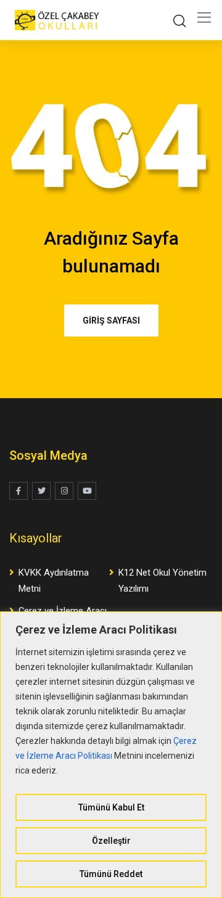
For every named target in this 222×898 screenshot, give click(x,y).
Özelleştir (111, 841)
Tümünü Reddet (111, 874)
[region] (111, 754)
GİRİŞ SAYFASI (111, 320)
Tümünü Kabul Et (111, 807)
